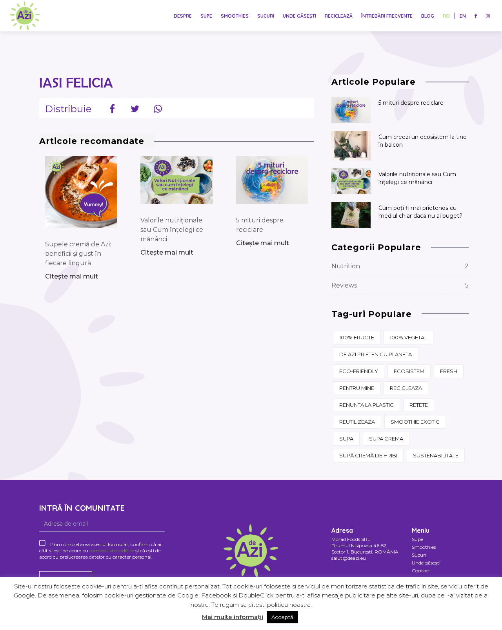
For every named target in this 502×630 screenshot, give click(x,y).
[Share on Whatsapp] (157, 108)
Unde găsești (299, 16)
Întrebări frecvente (387, 16)
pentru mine (356, 388)
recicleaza (406, 388)
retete (418, 405)
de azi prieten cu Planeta (375, 354)
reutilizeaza (357, 422)
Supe (206, 16)
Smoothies (235, 16)
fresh (448, 371)
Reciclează (339, 16)
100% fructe (356, 337)
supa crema (386, 438)
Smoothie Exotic (415, 422)
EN (463, 16)
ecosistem (409, 371)
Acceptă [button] (282, 617)
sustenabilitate (435, 455)
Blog (427, 16)
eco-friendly (358, 371)
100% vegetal (408, 337)
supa (346, 438)
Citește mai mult (71, 276)
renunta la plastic (366, 405)
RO (446, 16)
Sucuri (265, 16)
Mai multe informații (232, 617)
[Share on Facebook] (112, 108)
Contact (421, 571)
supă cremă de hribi (368, 455)
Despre (183, 16)
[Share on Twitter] (135, 108)
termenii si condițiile (111, 551)
